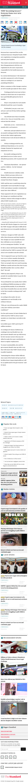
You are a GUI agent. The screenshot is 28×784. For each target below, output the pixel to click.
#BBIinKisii (23, 207)
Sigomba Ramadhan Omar (15, 17)
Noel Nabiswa (4, 654)
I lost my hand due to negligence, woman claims (14, 461)
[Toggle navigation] (26, 3)
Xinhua (3, 716)
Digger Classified (9, 727)
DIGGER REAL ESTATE (8, 734)
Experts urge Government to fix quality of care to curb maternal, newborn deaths (14, 599)
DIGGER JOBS (5, 737)
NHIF (5, 408)
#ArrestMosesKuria (16, 207)
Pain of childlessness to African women (12, 458)
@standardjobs (10, 767)
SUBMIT (23, 749)
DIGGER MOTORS (6, 731)
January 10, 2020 (22, 213)
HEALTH (5, 7)
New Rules (16, 408)
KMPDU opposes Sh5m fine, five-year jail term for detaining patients (9, 482)
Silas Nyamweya (5, 526)
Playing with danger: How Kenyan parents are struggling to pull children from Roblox (13, 530)
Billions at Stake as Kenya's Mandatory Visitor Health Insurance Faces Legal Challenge (13, 659)
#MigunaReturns (8, 207)
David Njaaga (4, 592)
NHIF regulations (12, 405)
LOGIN (25, 7)
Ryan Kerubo (4, 547)
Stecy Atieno (4, 582)
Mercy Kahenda (5, 506)
